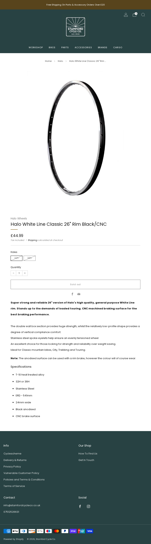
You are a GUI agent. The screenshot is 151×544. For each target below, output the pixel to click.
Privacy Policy (12, 466)
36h (29, 258)
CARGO (117, 47)
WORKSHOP (36, 47)
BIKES (52, 47)
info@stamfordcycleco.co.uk (22, 505)
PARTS (65, 47)
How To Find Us (87, 453)
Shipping (32, 240)
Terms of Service (14, 486)
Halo (60, 61)
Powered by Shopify (14, 539)
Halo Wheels (19, 218)
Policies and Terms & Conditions (24, 479)
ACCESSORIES (83, 47)
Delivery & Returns (15, 460)
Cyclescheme (12, 453)
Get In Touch (86, 460)
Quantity (16, 267)
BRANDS (102, 47)
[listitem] (75, 4)
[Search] (143, 15)
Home (48, 61)
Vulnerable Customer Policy (21, 473)
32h (16, 258)
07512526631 (11, 512)
